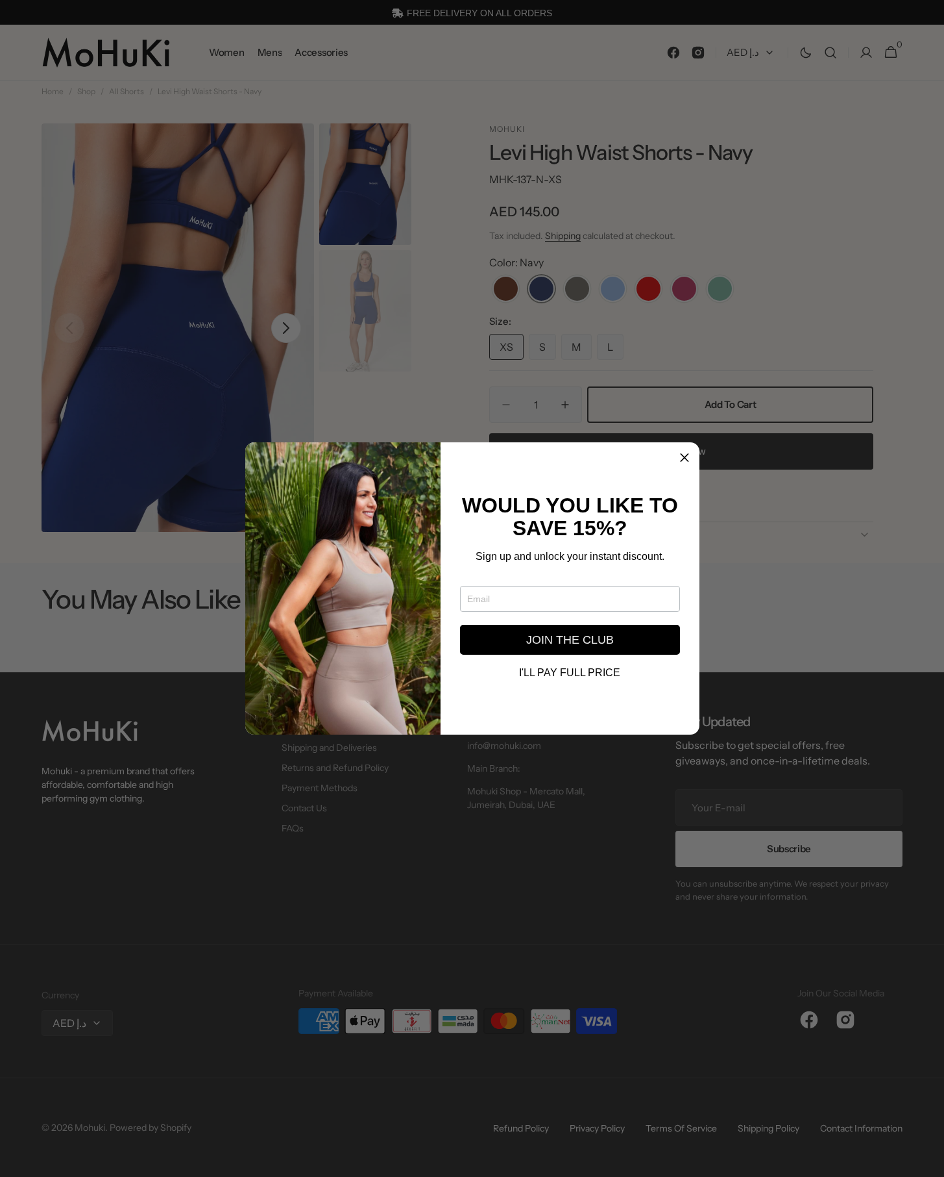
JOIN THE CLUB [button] (570, 639)
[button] (684, 457)
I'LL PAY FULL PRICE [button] (569, 673)
